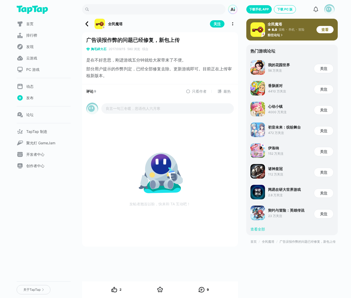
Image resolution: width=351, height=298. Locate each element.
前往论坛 (274, 35)
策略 (282, 29)
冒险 (301, 29)
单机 (291, 29)
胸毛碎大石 (99, 49)
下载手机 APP (259, 9)
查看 (325, 29)
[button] (329, 9)
